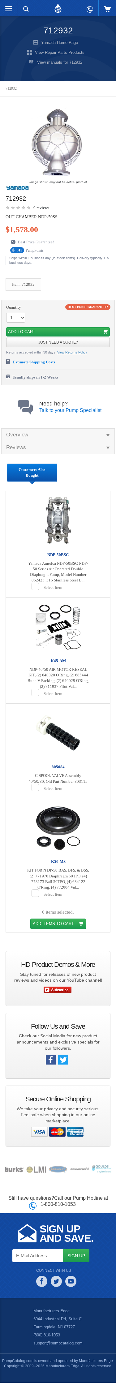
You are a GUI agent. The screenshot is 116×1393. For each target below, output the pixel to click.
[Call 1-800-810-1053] (89, 6)
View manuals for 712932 (59, 62)
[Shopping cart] (107, 6)
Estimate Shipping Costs (36, 362)
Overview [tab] (17, 435)
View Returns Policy (73, 353)
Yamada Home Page (59, 42)
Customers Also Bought (32, 473)
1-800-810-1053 (58, 1214)
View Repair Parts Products (59, 52)
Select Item (54, 592)
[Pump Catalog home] (58, 6)
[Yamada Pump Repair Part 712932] (56, 143)
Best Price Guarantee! (37, 242)
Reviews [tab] (15, 448)
